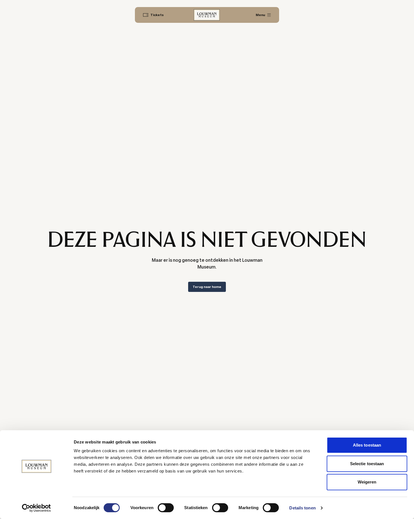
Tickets (157, 15)
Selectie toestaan (367, 463)
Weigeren (367, 482)
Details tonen (302, 507)
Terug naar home (207, 287)
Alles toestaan (367, 445)
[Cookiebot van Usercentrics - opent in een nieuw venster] (36, 508)
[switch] (166, 507)
